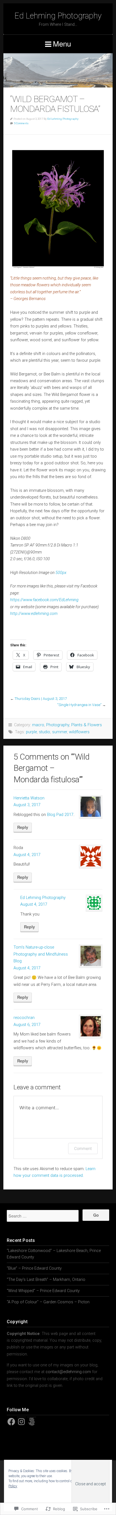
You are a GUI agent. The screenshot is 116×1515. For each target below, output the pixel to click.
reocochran (24, 1017)
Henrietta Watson (29, 798)
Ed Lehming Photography (58, 15)
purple (31, 732)
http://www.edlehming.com (33, 613)
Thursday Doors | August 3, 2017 (41, 699)
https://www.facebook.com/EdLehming (44, 600)
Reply (22, 827)
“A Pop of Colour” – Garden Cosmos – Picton (48, 1302)
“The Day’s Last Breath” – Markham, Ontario (46, 1279)
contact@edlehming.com (68, 1371)
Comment (83, 1148)
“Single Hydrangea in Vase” (79, 705)
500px (60, 572)
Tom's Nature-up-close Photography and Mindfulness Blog (41, 954)
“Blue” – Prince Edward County (34, 1268)
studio (44, 732)
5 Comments (21, 123)
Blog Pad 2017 (60, 814)
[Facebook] (11, 1421)
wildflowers (79, 732)
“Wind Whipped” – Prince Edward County (43, 1290)
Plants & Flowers (86, 725)
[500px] (31, 1421)
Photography (57, 725)
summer (59, 732)
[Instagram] (21, 1421)
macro (38, 725)
